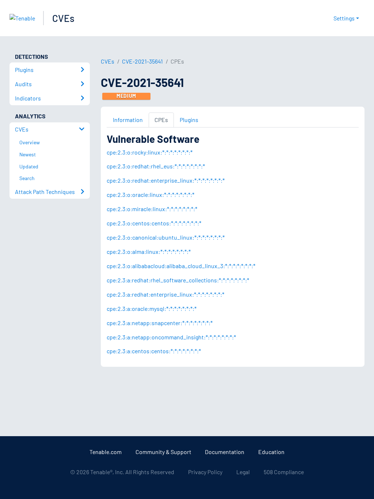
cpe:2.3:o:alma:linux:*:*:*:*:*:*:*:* (149, 251)
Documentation (224, 451)
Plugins (189, 119)
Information (128, 119)
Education (271, 451)
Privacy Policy (205, 471)
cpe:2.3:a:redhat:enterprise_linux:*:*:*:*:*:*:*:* (165, 294)
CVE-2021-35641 (142, 61)
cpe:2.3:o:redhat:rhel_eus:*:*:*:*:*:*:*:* (156, 166)
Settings (344, 18)
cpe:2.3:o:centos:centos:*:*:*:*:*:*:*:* (154, 223)
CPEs (161, 119)
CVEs (63, 18)
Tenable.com (105, 451)
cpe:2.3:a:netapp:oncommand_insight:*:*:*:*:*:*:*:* (171, 337)
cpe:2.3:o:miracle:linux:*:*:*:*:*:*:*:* (152, 208)
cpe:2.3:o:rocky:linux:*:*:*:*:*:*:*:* (149, 152)
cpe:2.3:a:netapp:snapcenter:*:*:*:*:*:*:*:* (160, 322)
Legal (243, 471)
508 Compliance (284, 471)
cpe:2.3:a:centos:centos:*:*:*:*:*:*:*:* (154, 350)
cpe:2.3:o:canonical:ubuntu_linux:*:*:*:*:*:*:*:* (166, 237)
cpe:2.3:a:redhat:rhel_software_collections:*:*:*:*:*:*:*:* (178, 280)
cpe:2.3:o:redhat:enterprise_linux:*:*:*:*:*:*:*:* (166, 180)
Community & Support (163, 451)
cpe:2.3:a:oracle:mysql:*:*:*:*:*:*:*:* (151, 308)
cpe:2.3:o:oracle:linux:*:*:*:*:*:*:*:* (150, 194)
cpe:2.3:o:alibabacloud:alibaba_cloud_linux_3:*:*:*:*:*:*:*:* (181, 265)
